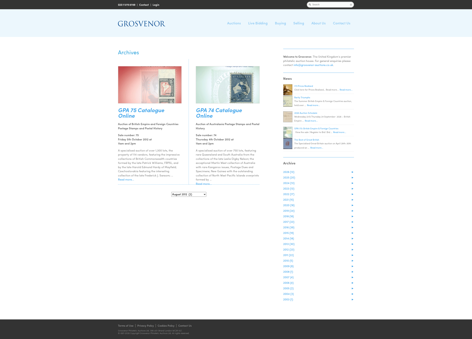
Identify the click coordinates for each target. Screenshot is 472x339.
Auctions (234, 23)
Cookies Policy (166, 325)
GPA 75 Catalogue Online (141, 112)
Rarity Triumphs (302, 97)
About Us (318, 23)
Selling (298, 23)
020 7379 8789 (126, 4)
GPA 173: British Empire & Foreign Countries (316, 128)
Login (156, 4)
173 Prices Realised (303, 86)
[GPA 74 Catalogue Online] (227, 84)
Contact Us (341, 23)
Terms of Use (125, 325)
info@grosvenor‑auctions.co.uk (313, 65)
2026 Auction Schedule (305, 113)
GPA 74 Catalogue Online (219, 112)
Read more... (126, 179)
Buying (280, 23)
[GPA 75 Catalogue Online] (149, 84)
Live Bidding (258, 23)
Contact (144, 4)
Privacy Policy (145, 325)
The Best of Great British (306, 139)
